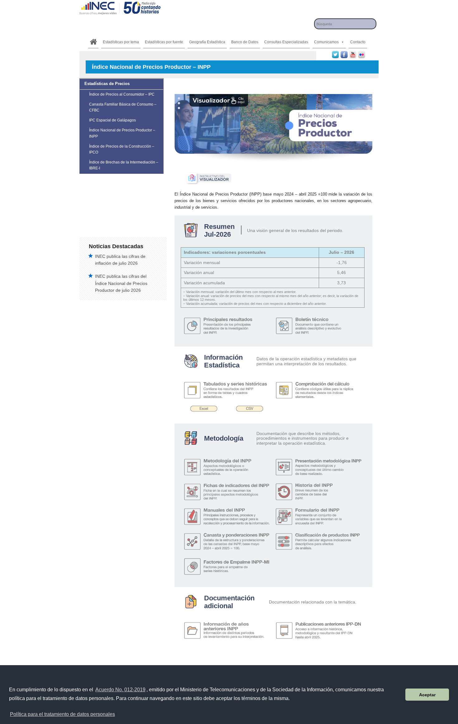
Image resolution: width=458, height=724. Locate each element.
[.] (93, 42)
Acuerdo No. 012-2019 (120, 689)
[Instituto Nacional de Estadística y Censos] (119, 14)
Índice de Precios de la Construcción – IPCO (121, 149)
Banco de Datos (244, 42)
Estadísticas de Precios (107, 83)
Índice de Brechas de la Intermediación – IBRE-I (123, 165)
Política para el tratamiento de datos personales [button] (62, 714)
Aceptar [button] (427, 694)
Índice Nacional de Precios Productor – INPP (122, 133)
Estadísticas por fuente (164, 42)
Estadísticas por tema (121, 42)
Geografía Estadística (207, 42)
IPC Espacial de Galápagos (112, 120)
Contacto (357, 42)
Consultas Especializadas (286, 42)
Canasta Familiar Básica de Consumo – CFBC (122, 107)
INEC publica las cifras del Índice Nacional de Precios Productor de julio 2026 (121, 283)
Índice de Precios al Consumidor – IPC (122, 94)
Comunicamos (326, 42)
